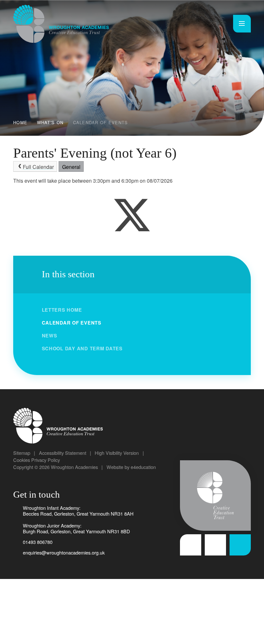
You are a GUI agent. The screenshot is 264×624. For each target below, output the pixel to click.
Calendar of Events (100, 122)
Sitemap (21, 452)
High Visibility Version (117, 452)
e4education (143, 466)
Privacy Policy (45, 459)
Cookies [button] (21, 459)
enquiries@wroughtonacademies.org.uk (64, 552)
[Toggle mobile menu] (242, 23)
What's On (50, 122)
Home (20, 122)
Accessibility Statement (62, 452)
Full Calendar (38, 166)
